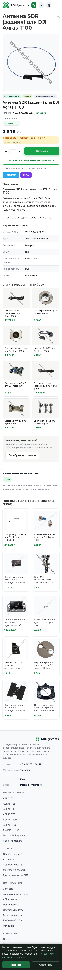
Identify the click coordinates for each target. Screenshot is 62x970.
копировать (41, 113)
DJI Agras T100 (11, 123)
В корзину (42, 150)
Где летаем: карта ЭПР (15, 875)
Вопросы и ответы (13, 915)
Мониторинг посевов (14, 869)
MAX (26, 174)
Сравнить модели (12, 840)
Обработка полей (12, 854)
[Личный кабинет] (41, 5)
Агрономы (8, 859)
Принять (16, 964)
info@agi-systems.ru (31, 785)
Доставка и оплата (13, 909)
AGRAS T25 (9, 803)
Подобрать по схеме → (22, 455)
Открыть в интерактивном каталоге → (31, 160)
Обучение (8, 925)
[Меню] (56, 5)
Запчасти (8, 888)
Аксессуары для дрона (16, 894)
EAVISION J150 (11, 830)
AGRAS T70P (10, 819)
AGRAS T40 (9, 809)
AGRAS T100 (10, 824)
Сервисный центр (13, 864)
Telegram (10, 174)
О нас (6, 939)
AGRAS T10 (9, 798)
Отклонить (45, 964)
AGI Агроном (10, 899)
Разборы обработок (14, 920)
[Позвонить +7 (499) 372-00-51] (33, 5)
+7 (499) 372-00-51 (30, 764)
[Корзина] (48, 5)
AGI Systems (19, 5)
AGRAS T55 (9, 814)
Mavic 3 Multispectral (14, 835)
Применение (10, 904)
